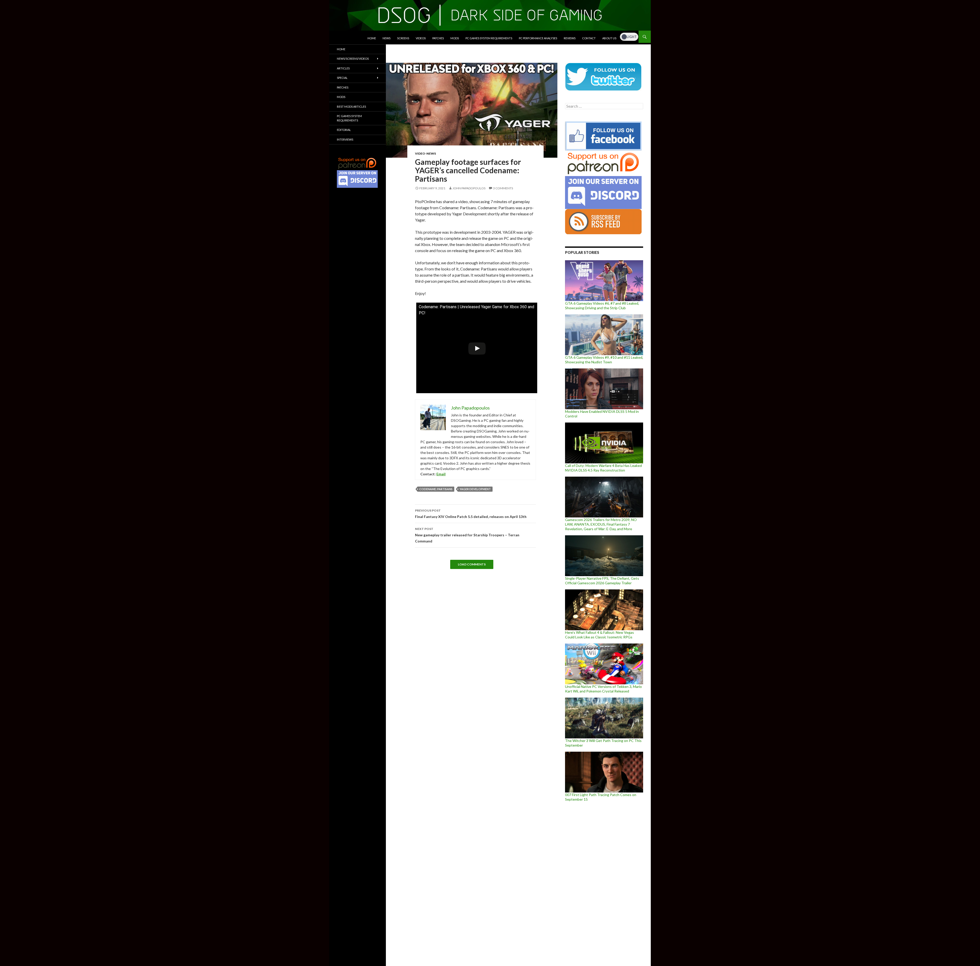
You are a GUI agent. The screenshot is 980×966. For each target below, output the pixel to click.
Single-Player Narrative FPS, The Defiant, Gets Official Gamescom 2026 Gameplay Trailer (602, 580)
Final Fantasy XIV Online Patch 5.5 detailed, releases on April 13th (470, 514)
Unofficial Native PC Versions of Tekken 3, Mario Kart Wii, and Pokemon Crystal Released (603, 688)
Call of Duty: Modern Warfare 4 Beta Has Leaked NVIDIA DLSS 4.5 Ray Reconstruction (603, 467)
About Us (609, 38)
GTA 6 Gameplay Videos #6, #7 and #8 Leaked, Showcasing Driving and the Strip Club (602, 305)
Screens (403, 38)
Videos (421, 38)
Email (441, 474)
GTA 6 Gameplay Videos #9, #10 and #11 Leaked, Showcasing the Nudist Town (604, 359)
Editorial (344, 129)
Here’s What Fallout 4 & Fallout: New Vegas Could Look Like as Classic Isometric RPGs (599, 634)
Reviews (569, 38)
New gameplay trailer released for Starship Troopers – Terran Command (467, 535)
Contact (589, 38)
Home (372, 38)
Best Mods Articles (351, 106)
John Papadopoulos (468, 188)
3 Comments (503, 188)
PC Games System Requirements (488, 38)
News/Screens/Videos (353, 58)
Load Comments (472, 564)
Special (342, 77)
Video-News (425, 153)
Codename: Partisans (435, 489)
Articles (343, 68)
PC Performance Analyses (538, 38)
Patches (438, 38)
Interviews (345, 139)
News (386, 38)
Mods (454, 38)
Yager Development (475, 489)
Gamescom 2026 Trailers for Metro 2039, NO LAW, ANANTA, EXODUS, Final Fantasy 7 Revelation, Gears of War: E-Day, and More (601, 524)
